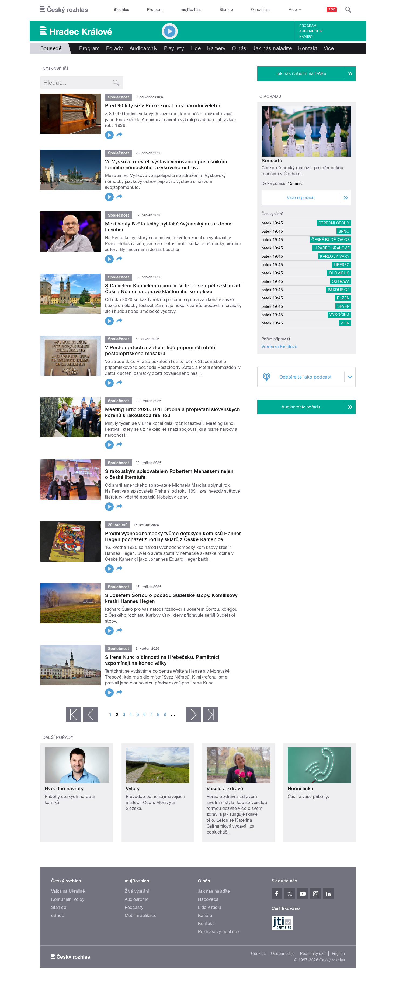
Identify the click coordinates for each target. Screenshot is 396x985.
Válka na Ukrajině (68, 891)
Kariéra (205, 915)
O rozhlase (261, 10)
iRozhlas (121, 10)
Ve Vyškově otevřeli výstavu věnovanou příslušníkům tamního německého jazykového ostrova (166, 164)
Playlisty (174, 48)
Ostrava (340, 281)
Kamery (306, 36)
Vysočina (339, 315)
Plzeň (343, 298)
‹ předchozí (90, 714)
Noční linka (301, 788)
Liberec (341, 265)
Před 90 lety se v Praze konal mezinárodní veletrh (162, 105)
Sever (343, 306)
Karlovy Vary (334, 256)
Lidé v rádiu (209, 907)
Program (154, 10)
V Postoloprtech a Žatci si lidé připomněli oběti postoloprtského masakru (160, 350)
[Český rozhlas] (64, 9)
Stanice (226, 10)
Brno (343, 231)
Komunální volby (67, 899)
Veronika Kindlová (279, 346)
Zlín (345, 323)
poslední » (210, 714)
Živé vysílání (137, 891)
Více (331, 48)
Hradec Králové (331, 248)
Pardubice (338, 290)
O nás (239, 48)
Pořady (114, 48)
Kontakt (307, 48)
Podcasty (134, 907)
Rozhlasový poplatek (218, 931)
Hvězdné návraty (64, 788)
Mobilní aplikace (141, 915)
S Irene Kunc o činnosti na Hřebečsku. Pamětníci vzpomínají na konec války (162, 660)
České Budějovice (330, 240)
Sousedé (272, 160)
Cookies (258, 953)
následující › (193, 714)
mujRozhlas (191, 10)
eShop (57, 915)
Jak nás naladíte (272, 48)
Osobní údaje (283, 953)
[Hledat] (348, 9)
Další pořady (58, 737)
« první (73, 714)
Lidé (195, 48)
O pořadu (270, 96)
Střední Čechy (334, 223)
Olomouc (339, 273)
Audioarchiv (310, 31)
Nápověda (208, 899)
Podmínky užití (313, 953)
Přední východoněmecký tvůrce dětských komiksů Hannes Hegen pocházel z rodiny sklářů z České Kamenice (173, 536)
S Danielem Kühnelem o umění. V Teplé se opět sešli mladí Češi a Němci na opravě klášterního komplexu (173, 288)
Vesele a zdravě (225, 788)
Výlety (133, 788)
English (338, 953)
